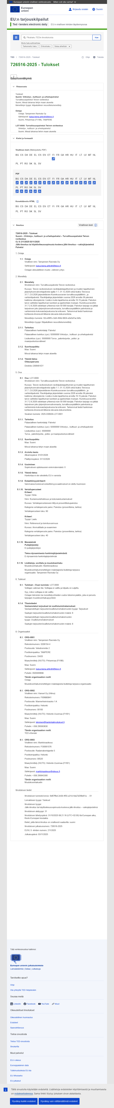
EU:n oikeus (15, 1060)
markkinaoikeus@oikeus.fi (48, 771)
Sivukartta (14, 1046)
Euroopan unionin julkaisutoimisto (26, 965)
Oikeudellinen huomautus (21, 1017)
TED (12, 57)
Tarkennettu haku (30, 46)
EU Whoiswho (16, 1076)
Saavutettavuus (17, 1028)
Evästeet (14, 1022)
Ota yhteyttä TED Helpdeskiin (23, 990)
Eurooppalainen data (19, 1065)
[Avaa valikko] (14, 77)
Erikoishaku (45, 46)
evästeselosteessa (23, 1093)
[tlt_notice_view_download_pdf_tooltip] (17, 182)
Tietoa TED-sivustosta (20, 1041)
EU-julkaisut (15, 1081)
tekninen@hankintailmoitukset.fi (50, 722)
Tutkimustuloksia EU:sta (20, 1070)
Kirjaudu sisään (80, 9)
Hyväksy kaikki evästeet (24, 1101)
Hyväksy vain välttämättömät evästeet (59, 1101)
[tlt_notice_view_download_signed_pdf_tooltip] (53, 158)
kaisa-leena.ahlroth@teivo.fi (41, 117)
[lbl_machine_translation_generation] (37, 201)
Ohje (12, 985)
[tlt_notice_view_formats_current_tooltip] (95, 225)
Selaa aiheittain (60, 46)
